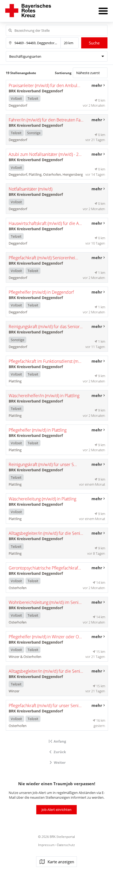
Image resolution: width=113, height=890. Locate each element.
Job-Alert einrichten (56, 809)
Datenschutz (65, 845)
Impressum (46, 845)
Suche (94, 43)
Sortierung (63, 73)
